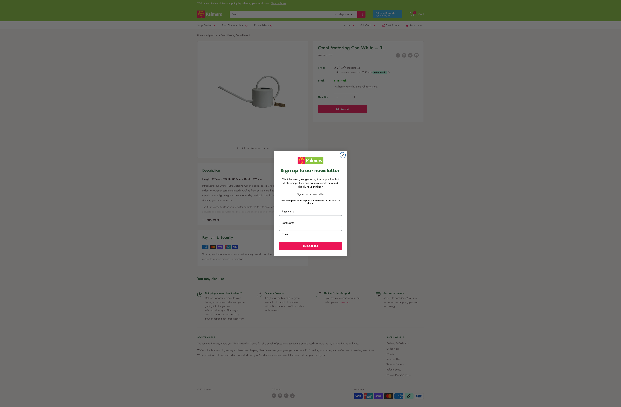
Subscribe (310, 246)
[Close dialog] (343, 155)
